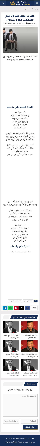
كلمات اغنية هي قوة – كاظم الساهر (11, 336)
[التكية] (20, 3)
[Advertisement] (20, 84)
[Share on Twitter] (21, 308)
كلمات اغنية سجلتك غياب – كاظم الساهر (30, 374)
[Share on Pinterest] (16, 308)
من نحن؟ (31, 438)
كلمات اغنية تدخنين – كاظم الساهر (11, 355)
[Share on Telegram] (5, 308)
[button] (3, 3)
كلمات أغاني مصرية (28, 301)
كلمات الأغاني (29, 9)
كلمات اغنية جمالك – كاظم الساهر (30, 336)
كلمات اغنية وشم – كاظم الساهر (12, 374)
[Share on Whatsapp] (10, 308)
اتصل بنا (9, 438)
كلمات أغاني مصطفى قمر (15, 301)
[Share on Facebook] (27, 308)
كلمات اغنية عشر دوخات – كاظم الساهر (29, 355)
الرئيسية (37, 9)
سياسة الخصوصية (19, 438)
